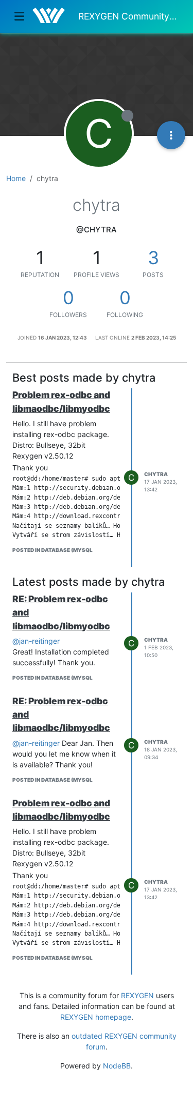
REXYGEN (137, 995)
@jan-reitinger (36, 641)
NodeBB (117, 1065)
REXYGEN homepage (95, 1017)
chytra (156, 474)
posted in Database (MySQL (52, 550)
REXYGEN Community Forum (128, 16)
